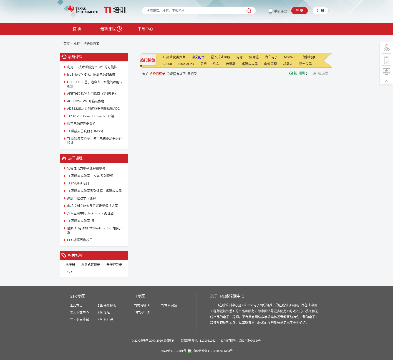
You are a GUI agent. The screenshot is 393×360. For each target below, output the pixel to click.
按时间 (299, 73)
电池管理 (270, 64)
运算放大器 (250, 64)
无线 (203, 64)
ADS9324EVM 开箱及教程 (85, 101)
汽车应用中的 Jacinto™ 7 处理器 (90, 213)
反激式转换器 (90, 264)
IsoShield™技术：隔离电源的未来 (91, 74)
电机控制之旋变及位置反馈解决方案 (92, 206)
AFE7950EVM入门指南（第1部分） (92, 93)
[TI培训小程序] (386, 60)
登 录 (299, 10)
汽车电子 (271, 57)
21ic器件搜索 (107, 305)
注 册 (320, 10)
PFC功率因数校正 (80, 240)
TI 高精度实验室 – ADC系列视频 (90, 176)
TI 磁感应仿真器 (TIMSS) (85, 131)
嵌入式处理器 (220, 57)
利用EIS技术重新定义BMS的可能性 (92, 67)
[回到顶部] (386, 80)
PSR (69, 272)
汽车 (216, 64)
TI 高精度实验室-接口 (82, 221)
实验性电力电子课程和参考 (86, 168)
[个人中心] (386, 48)
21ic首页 (76, 305)
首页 (66, 43)
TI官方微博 (142, 305)
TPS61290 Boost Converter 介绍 (90, 116)
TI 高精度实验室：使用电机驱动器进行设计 (94, 140)
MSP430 (290, 57)
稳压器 (70, 264)
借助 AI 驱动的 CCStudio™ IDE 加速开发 (94, 230)
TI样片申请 (142, 312)
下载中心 (145, 29)
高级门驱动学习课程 (81, 198)
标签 (76, 43)
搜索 (248, 10)
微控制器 (309, 57)
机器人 (288, 64)
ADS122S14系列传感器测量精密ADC (93, 108)
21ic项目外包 (79, 319)
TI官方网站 (169, 305)
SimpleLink (186, 64)
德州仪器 (305, 64)
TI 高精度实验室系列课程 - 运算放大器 (94, 191)
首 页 (77, 29)
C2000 (167, 64)
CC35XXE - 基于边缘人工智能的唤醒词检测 (95, 84)
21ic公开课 (105, 319)
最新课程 (108, 29)
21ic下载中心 (79, 312)
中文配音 (198, 57)
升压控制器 (114, 264)
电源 (239, 57)
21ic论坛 (104, 312)
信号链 (254, 57)
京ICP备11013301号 (173, 351)
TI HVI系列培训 (78, 183)
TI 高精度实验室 (173, 57)
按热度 (322, 73)
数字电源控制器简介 (81, 123)
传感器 (230, 64)
